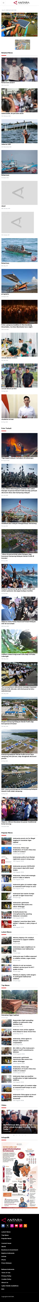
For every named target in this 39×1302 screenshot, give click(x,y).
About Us (4, 1282)
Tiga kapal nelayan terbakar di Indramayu (17, 458)
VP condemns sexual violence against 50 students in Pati (16, 418)
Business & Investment (9, 1250)
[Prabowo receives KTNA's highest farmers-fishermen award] (19, 69)
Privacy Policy (6, 1276)
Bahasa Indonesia (7, 1269)
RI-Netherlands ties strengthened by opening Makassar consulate (22, 914)
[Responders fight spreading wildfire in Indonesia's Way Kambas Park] (6, 1023)
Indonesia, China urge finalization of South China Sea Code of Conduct (24, 850)
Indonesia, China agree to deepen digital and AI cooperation (22, 1040)
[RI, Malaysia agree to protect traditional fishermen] (19, 250)
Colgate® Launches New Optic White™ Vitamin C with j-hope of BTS (25, 923)
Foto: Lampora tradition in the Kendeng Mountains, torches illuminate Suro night (16, 326)
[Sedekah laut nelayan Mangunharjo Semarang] (19, 510)
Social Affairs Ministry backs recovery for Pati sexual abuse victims (18, 357)
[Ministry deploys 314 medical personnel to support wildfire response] (6, 940)
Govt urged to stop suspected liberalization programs (18, 293)
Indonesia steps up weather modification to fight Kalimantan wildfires (25, 1078)
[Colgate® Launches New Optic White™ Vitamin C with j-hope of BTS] (6, 924)
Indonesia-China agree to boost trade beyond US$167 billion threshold (24, 1096)
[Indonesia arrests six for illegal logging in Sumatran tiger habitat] (6, 841)
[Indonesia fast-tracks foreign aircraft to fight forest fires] (6, 896)
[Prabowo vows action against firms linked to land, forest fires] (6, 1032)
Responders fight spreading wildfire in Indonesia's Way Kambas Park (23, 1022)
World (3, 1246)
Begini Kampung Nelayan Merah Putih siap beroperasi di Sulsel (17, 723)
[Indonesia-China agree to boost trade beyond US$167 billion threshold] (6, 1097)
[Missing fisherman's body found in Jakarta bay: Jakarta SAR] (19, 131)
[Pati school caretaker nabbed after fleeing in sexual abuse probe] (19, 375)
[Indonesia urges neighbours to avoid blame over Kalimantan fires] (6, 950)
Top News (5, 985)
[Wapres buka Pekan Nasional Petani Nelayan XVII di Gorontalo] (19, 608)
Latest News (6, 932)
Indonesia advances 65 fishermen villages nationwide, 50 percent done (17, 112)
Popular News (7, 833)
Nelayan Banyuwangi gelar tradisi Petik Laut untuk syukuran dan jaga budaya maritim (18, 590)
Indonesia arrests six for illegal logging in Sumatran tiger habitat (24, 840)
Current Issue (6, 1243)
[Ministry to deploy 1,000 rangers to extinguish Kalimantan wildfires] (6, 977)
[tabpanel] (19, 1122)
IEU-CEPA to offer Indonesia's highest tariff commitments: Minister (23, 1050)
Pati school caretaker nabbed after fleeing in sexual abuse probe (18, 387)
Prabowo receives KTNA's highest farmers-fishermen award (17, 81)
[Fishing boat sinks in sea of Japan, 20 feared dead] (19, 193)
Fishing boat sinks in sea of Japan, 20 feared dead (18, 205)
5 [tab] (25, 1135)
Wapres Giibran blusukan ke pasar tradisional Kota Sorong (18, 823)
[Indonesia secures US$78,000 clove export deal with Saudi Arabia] (6, 869)
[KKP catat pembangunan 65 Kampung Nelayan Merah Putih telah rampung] (19, 776)
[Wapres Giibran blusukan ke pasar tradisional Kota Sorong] (19, 809)
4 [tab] (22, 1135)
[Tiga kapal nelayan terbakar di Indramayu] (19, 445)
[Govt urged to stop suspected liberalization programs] (19, 281)
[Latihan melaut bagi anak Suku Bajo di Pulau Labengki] (19, 641)
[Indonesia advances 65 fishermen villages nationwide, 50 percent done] (19, 100)
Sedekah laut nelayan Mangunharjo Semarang (19, 523)
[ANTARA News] (21, 2)
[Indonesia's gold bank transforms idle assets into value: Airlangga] (6, 905)
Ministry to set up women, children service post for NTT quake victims (23, 967)
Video (3, 1105)
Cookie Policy (6, 1279)
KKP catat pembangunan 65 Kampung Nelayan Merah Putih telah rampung (19, 790)
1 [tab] (14, 1135)
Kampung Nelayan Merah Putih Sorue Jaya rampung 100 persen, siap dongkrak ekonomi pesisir (18, 756)
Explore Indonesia (7, 1253)
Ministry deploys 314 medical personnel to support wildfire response (23, 939)
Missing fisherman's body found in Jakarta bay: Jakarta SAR (19, 143)
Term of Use (5, 1272)
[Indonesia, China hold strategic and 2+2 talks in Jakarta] (6, 878)
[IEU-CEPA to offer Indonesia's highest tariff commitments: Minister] (6, 1051)
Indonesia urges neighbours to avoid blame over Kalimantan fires (24, 949)
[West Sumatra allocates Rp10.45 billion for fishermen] (19, 162)
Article (3, 1256)
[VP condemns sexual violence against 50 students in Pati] (19, 406)
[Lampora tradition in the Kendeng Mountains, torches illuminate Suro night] (19, 312)
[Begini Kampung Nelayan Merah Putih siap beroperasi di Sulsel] (19, 709)
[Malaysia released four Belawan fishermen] (17, 222)
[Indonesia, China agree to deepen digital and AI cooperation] (6, 1041)
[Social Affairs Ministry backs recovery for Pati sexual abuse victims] (19, 344)
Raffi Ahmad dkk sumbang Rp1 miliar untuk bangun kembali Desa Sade (19, 1127)
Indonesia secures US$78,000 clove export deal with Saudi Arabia (24, 868)
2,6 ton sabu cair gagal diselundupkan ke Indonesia (16, 1202)
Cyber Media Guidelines (9, 1286)
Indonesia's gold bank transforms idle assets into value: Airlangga (22, 904)
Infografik (5, 1137)
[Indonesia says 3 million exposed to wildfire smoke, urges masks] (6, 959)
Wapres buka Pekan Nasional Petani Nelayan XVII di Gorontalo (18, 622)
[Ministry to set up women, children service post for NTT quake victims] (6, 968)
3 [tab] (19, 1135)
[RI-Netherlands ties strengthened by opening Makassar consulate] (6, 915)
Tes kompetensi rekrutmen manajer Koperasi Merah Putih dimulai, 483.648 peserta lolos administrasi (18, 689)
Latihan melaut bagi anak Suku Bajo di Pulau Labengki (18, 655)
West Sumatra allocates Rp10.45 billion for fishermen (17, 174)
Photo (3, 1260)
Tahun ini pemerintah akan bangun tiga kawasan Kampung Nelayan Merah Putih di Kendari (17, 556)
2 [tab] (17, 1135)
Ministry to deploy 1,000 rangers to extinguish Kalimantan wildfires (24, 977)
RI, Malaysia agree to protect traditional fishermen (16, 262)
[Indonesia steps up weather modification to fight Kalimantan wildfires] (6, 1079)
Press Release (6, 1263)
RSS (2, 1289)
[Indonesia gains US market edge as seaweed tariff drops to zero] (6, 887)
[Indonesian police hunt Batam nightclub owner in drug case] (6, 860)
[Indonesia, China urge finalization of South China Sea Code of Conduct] (6, 850)
